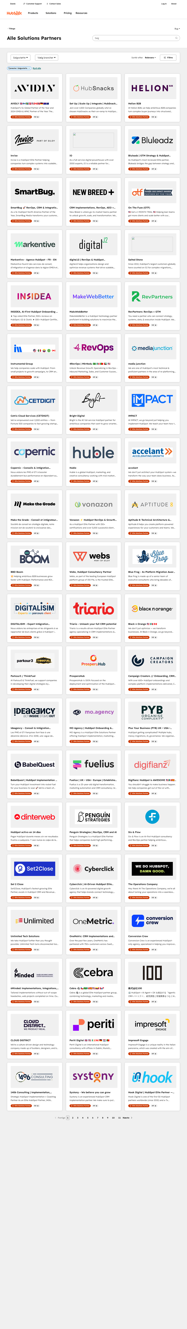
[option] (19, 57)
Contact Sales (55, 4)
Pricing (68, 13)
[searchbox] (136, 38)
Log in (164, 4)
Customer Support (34, 4)
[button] (177, 28)
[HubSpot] (14, 13)
